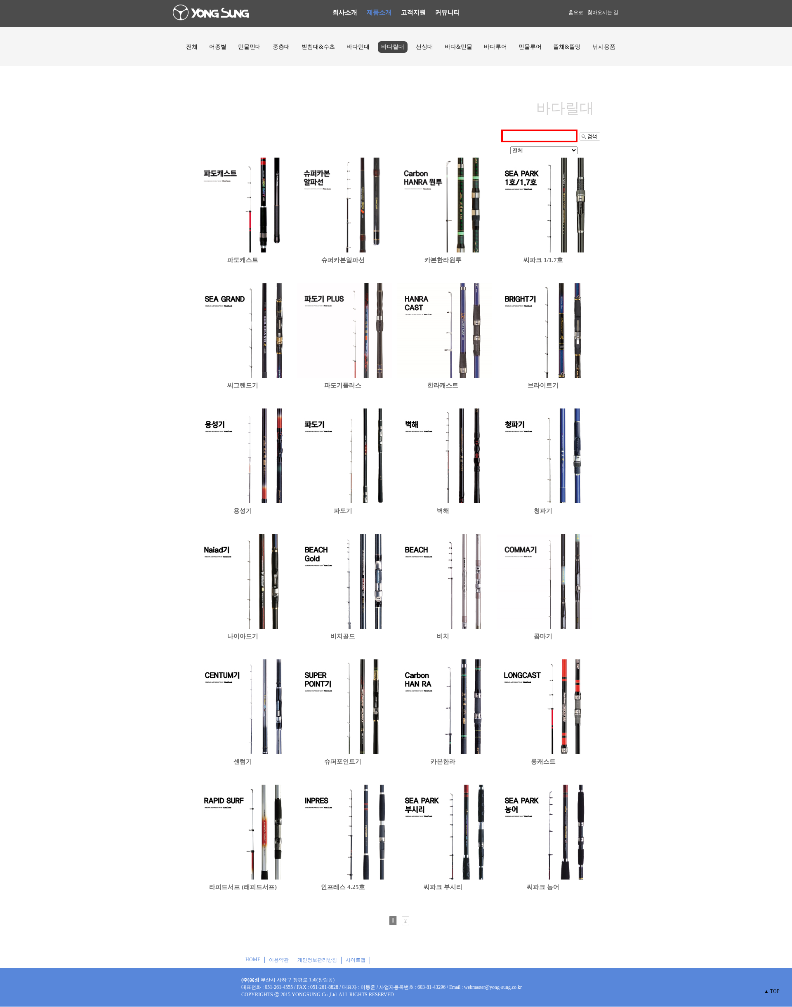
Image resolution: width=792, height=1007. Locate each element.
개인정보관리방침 (317, 960)
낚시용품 (603, 47)
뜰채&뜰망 (567, 47)
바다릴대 (392, 47)
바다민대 (358, 47)
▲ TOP (772, 991)
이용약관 (279, 960)
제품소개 (379, 12)
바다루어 (495, 47)
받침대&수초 (318, 47)
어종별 (217, 47)
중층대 (281, 47)
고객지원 (413, 12)
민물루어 (530, 47)
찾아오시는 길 (602, 12)
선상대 (424, 47)
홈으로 (575, 12)
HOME (252, 959)
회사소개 (344, 12)
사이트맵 (355, 960)
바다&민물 (458, 47)
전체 (192, 47)
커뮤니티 (447, 12)
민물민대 (249, 47)
